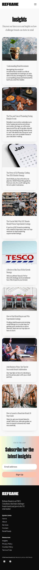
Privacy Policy (7, 544)
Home (4, 518)
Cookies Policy (7, 547)
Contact (5, 528)
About (4, 522)
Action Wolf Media (27, 557)
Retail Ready (6, 531)
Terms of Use (7, 550)
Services (5, 525)
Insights (5, 541)
